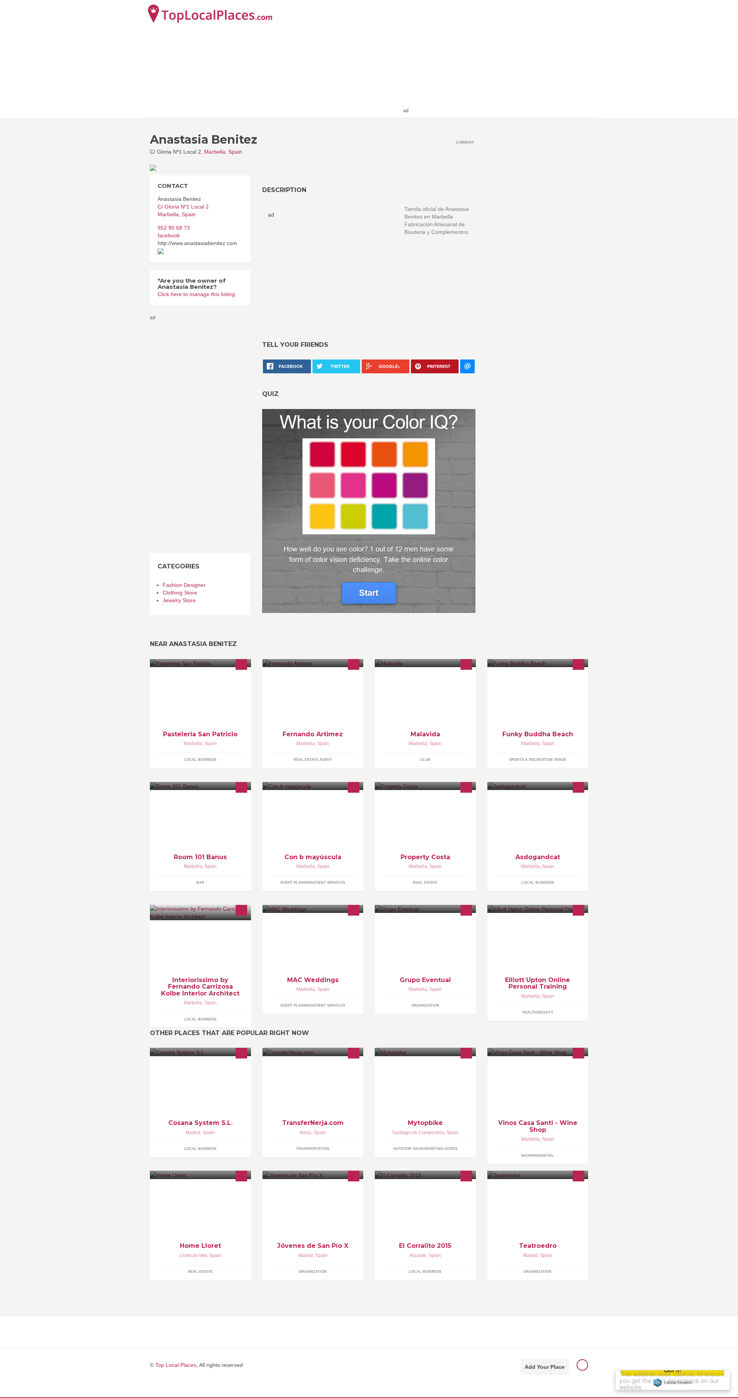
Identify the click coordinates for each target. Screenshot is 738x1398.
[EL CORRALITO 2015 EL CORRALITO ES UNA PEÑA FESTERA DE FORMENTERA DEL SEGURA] (425, 1175)
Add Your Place (545, 1367)
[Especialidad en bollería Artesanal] (200, 663)
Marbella (214, 152)
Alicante (417, 1255)
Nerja (305, 1132)
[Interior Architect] (200, 912)
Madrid (193, 1132)
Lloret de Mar (193, 1255)
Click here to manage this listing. (197, 294)
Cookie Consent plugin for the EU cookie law (672, 1382)
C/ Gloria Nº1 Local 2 (183, 207)
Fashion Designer (184, 585)
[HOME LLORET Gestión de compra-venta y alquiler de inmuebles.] (200, 1175)
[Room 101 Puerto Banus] (200, 786)
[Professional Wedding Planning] (313, 909)
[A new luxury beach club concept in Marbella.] (537, 663)
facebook (169, 235)
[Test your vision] (368, 510)
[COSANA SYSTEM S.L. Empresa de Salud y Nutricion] (200, 1052)
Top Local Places (175, 1365)
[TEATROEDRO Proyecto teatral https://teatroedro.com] (537, 1175)
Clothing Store (180, 593)
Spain (235, 152)
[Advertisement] (500, 58)
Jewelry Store (179, 600)
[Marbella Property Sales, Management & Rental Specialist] (425, 786)
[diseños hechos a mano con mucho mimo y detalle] (313, 786)
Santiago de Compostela (418, 1132)
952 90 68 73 (174, 228)
